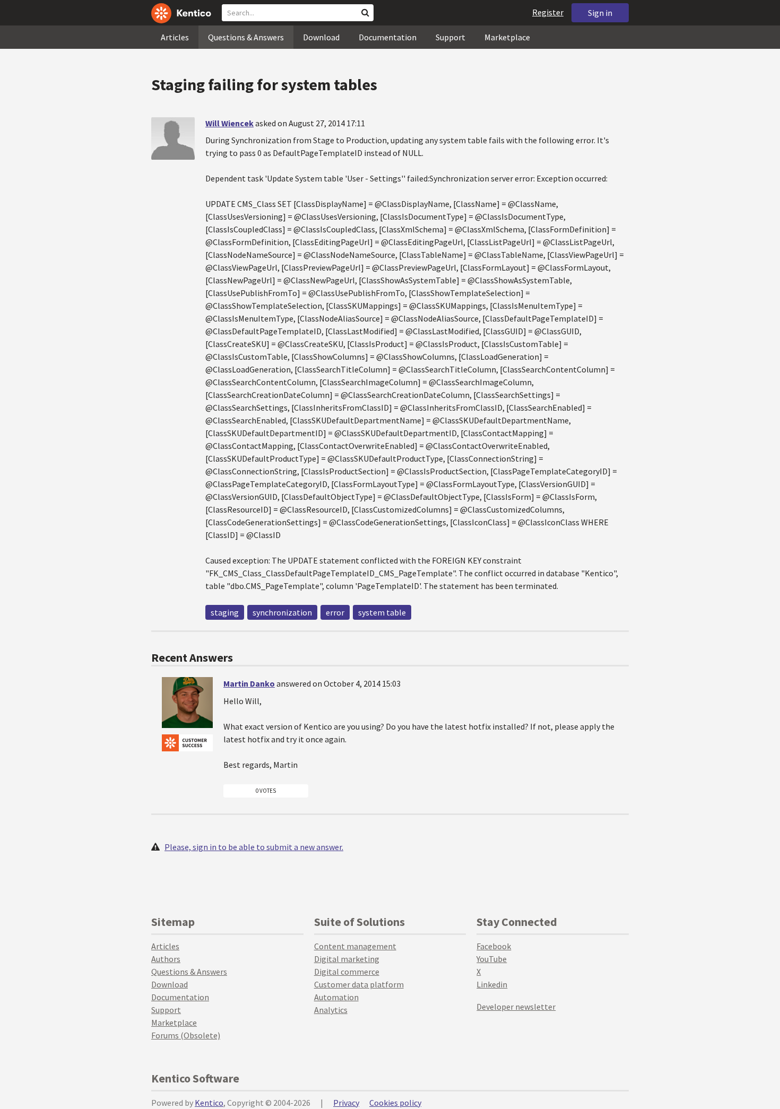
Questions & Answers (246, 37)
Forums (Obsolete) (185, 1035)
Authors (165, 959)
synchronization (282, 612)
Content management (355, 946)
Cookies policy (395, 1102)
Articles (175, 37)
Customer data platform (359, 984)
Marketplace (507, 37)
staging (225, 612)
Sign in (600, 12)
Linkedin (491, 984)
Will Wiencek (229, 123)
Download (321, 37)
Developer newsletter (516, 1006)
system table (382, 612)
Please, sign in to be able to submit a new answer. (253, 847)
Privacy (346, 1102)
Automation (336, 997)
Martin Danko (249, 683)
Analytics (331, 1009)
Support (450, 37)
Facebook (493, 946)
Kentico (209, 1102)
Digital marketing (346, 959)
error (335, 612)
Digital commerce (346, 971)
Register (548, 12)
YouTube (491, 959)
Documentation (388, 37)
